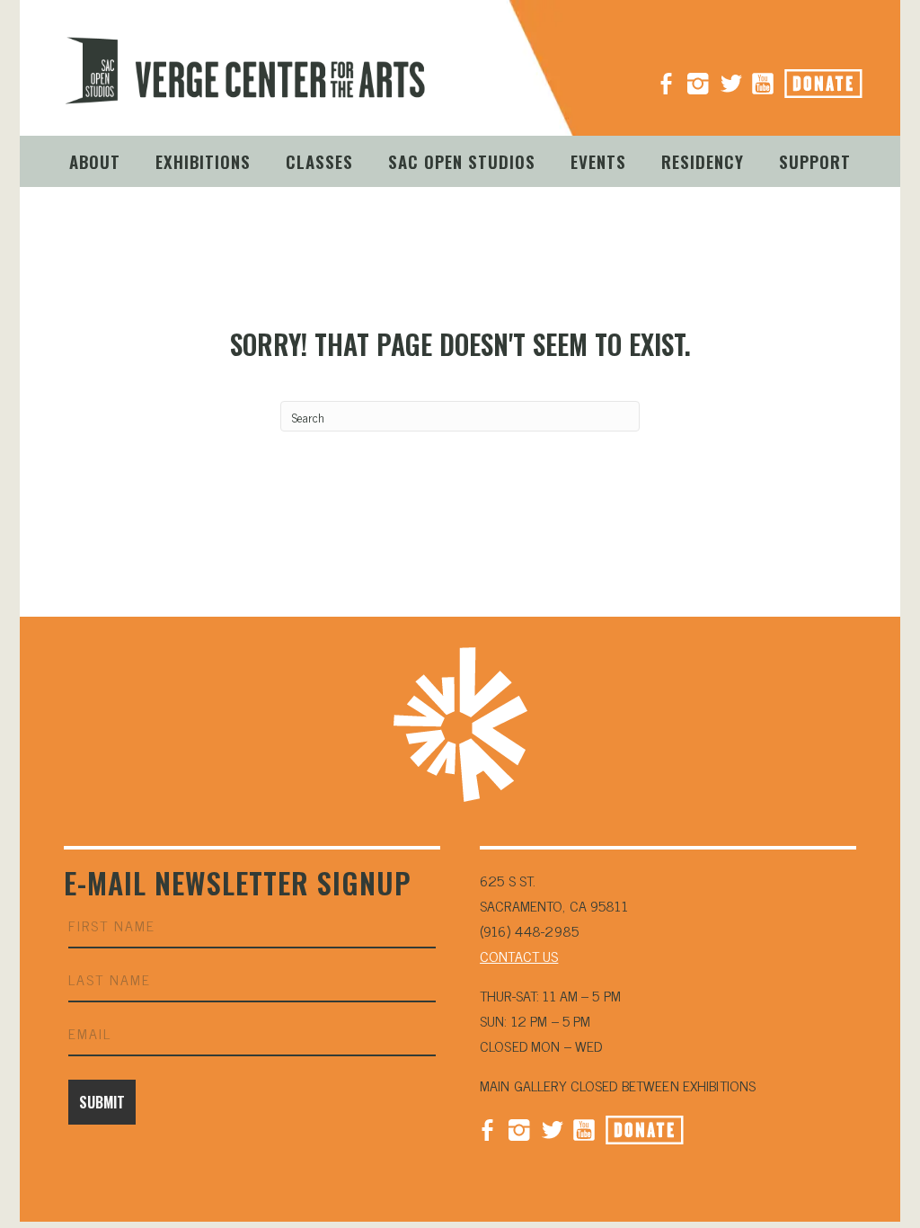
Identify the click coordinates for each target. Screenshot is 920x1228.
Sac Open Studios (461, 161)
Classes (319, 161)
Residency (702, 161)
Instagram (698, 76)
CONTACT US (519, 955)
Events (598, 161)
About (94, 161)
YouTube (763, 76)
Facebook (487, 1128)
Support (815, 161)
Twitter (551, 1128)
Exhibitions (203, 161)
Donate (843, 78)
